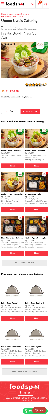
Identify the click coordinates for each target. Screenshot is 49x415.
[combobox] (4, 111)
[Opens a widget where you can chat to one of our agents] (39, 410)
